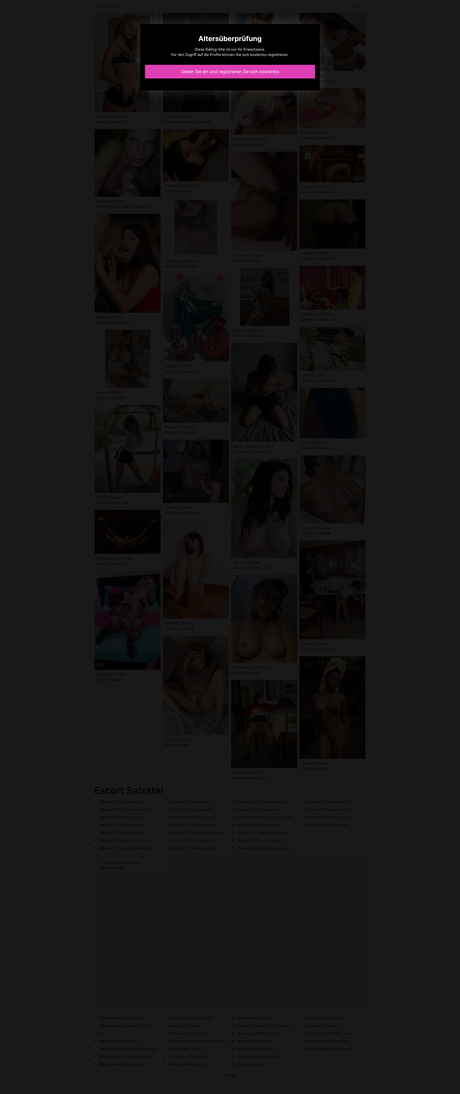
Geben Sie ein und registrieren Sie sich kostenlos (230, 71)
